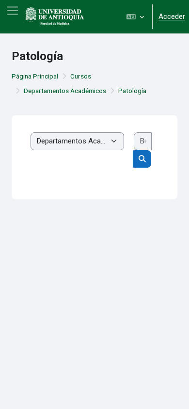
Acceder (171, 16)
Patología (132, 90)
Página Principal (35, 76)
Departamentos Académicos (65, 90)
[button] (135, 16)
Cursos (80, 76)
